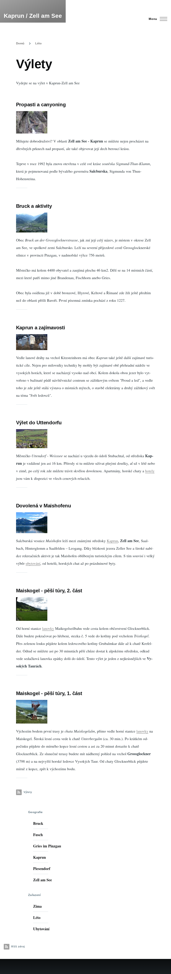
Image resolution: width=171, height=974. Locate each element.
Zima (37, 906)
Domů (20, 43)
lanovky (48, 628)
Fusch (38, 834)
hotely (150, 470)
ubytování (33, 563)
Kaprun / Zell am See (33, 16)
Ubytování (41, 929)
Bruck (38, 823)
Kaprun (112, 540)
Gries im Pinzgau (47, 846)
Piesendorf (41, 868)
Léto (38, 43)
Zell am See (42, 880)
